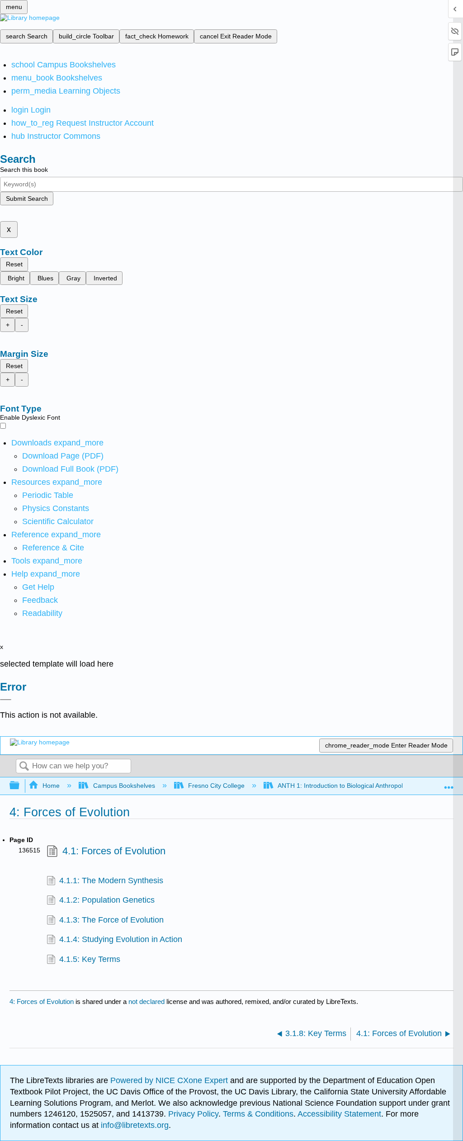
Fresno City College (216, 785)
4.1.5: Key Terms (89, 959)
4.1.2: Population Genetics (107, 899)
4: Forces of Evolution (41, 1001)
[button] (40, 600)
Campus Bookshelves (123, 785)
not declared (147, 1001)
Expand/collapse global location (449, 783)
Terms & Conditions (258, 1113)
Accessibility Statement (339, 1113)
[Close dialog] (5, 699)
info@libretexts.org (134, 1125)
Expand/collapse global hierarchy (20, 785)
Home (51, 785)
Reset (14, 264)
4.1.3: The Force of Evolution (111, 919)
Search (24, 767)
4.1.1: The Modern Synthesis (111, 880)
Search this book (24, 169)
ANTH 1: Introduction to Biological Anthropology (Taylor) (357, 785)
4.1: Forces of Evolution (113, 851)
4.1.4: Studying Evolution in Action (120, 939)
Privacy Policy (193, 1113)
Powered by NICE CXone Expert (170, 1080)
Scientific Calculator (58, 521)
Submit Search (27, 198)
